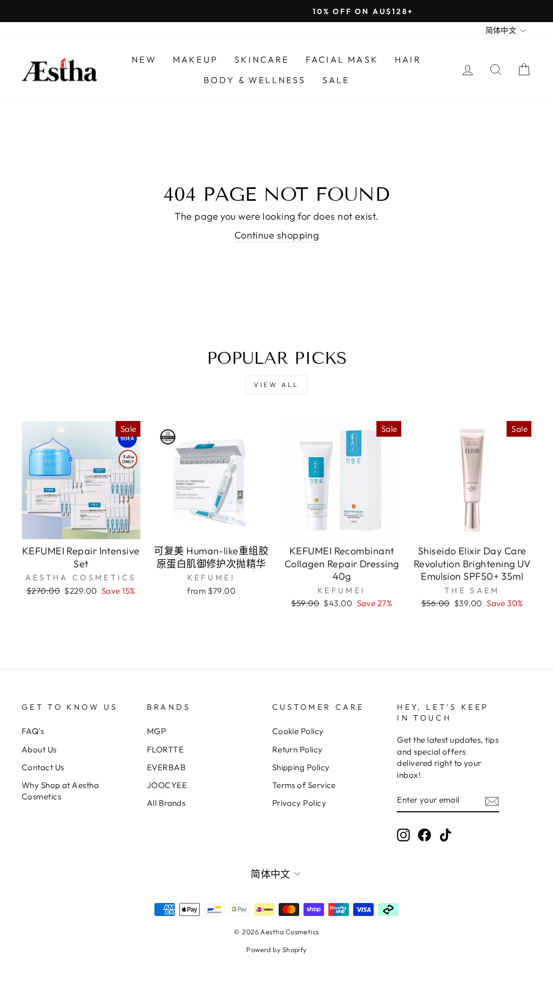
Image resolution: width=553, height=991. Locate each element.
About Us (39, 749)
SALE (336, 79)
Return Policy (297, 749)
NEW (144, 59)
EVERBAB (166, 767)
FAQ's (33, 731)
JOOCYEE (167, 785)
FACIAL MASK (342, 59)
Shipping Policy (301, 767)
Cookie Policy (298, 731)
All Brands (166, 803)
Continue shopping (276, 235)
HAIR (408, 59)
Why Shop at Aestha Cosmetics (60, 791)
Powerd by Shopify (276, 949)
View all (276, 385)
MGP (156, 731)
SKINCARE (261, 59)
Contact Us (43, 767)
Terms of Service (304, 785)
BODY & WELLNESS (255, 79)
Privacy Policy (299, 803)
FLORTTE (165, 749)
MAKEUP (195, 59)
